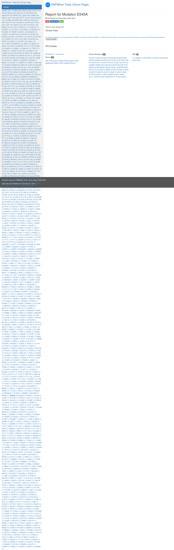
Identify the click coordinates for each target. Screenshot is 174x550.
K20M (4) (7, 91)
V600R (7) (22, 62)
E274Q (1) (23, 480)
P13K (125, 65)
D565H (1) (6, 390)
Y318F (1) (22, 424)
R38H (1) (33, 402)
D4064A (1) (37, 435)
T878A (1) (5, 367)
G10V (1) (15, 376)
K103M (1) (22, 527)
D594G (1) (30, 272)
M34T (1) (30, 480)
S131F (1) (14, 457)
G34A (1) (24, 386)
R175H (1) (26, 466)
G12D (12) (14, 46)
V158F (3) (8, 124)
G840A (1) (30, 499)
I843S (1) (5, 473)
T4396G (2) (31, 171)
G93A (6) (7, 67)
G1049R (103, 60)
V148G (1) (23, 251)
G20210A (124, 60)
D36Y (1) (37, 525)
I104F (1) (28, 232)
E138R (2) (37, 147)
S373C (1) (23, 459)
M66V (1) (23, 284)
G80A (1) (7, 480)
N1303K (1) (13, 473)
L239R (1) (5, 539)
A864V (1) (13, 471)
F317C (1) (32, 242)
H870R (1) (23, 275)
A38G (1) (22, 313)
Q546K (108, 67)
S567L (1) (14, 388)
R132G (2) (34, 202)
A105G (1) (32, 336)
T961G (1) (23, 405)
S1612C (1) (30, 452)
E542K (113, 58)
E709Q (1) (34, 301)
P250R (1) (8, 341)
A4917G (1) (14, 523)
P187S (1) (8, 350)
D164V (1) (5, 464)
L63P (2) (24, 183)
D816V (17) (24, 27)
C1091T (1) (30, 296)
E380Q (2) (22, 195)
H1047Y (110, 62)
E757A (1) (16, 544)
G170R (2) (8, 173)
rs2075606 (164, 58)
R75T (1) (24, 339)
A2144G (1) (8, 468)
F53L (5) (28, 84)
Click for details (51, 39)
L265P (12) (27, 43)
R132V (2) (31, 199)
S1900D (105, 74)
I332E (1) (15, 381)
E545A (6, 7)
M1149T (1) (6, 459)
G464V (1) (37, 433)
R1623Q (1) (22, 473)
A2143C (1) (13, 487)
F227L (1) (32, 265)
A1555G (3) (8, 121)
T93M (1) (14, 348)
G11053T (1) (16, 466)
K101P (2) (24, 197)
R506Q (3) (23, 126)
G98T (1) (7, 331)
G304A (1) (6, 303)
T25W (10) (15, 51)
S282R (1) (13, 428)
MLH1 (56, 61)
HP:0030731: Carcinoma (54, 54)
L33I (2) (24, 154)
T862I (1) (16, 230)
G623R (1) (30, 506)
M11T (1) (21, 504)
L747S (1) (37, 235)
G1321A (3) (8, 131)
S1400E (98, 72)
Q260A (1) (24, 532)
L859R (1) (14, 249)
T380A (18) (17, 25)
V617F (113, 77)
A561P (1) (24, 350)
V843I (123, 77)
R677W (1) (29, 374)
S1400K (123, 72)
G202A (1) (34, 291)
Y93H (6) (23, 65)
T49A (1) (7, 275)
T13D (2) (16, 185)
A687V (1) (30, 487)
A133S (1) (21, 216)
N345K (115, 65)
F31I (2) (7, 199)
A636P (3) (27, 112)
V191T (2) (16, 162)
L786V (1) (13, 525)
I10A (121, 62)
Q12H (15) (35, 34)
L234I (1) (37, 485)
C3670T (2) (33, 185)
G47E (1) (23, 221)
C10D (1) (15, 320)
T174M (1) (30, 419)
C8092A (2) (22, 190)
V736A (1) (16, 511)
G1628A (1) (6, 265)
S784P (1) (22, 398)
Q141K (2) (21, 166)
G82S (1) (13, 499)
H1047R (104, 62)
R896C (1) (6, 388)
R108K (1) (32, 379)
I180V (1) (5, 471)
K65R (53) (33, 13)
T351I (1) (19, 501)
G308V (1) (24, 320)
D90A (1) (5, 431)
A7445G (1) (29, 213)
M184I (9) (21, 53)
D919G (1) (21, 428)
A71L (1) (30, 239)
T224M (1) (16, 530)
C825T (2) (13, 190)
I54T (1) (37, 388)
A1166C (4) (33, 100)
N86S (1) (30, 464)
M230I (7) (5, 62)
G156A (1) (30, 329)
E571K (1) (31, 277)
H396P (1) (31, 362)
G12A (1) (38, 395)
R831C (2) (24, 180)
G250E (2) (33, 136)
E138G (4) (16, 91)
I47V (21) (12, 22)
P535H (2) (15, 159)
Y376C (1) (31, 409)
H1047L (97, 62)
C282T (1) (5, 294)
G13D (118, 60)
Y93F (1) (14, 258)
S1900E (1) (23, 492)
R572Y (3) (32, 128)
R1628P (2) (8, 202)
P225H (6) (16, 65)
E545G (91, 60)
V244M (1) (38, 431)
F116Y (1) (15, 275)
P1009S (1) (13, 452)
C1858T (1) (6, 249)
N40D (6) (17, 72)
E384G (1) (13, 485)
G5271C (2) (32, 180)
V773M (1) (32, 475)
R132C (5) (6, 86)
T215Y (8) (8, 58)
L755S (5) (23, 79)
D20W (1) (23, 322)
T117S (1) (22, 539)
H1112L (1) (20, 426)
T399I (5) (14, 84)
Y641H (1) (16, 447)
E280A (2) (33, 164)
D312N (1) (13, 235)
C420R (98, 58)
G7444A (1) (6, 270)
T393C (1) (33, 416)
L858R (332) (6, 10)
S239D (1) (30, 331)
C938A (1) (24, 445)
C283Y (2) (33, 152)
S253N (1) (22, 303)
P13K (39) (15, 18)
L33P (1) (16, 284)
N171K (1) (23, 218)
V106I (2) (16, 157)
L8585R (92, 65)
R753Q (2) (16, 152)
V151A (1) (16, 386)
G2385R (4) (30, 103)
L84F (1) (30, 405)
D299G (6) (25, 72)
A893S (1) (15, 310)
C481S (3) (37, 110)
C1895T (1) (6, 546)
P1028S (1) (8, 490)
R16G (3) (32, 121)
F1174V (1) (20, 374)
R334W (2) (33, 143)
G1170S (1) (29, 431)
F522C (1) (22, 414)
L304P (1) (5, 216)
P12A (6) (22, 67)
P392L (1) (14, 546)
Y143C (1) (31, 516)
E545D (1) (30, 395)
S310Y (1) (32, 520)
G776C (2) (31, 190)
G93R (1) (31, 317)
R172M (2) (33, 192)
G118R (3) (6, 114)
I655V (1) (24, 268)
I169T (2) (7, 206)
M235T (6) (13, 74)
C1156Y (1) (14, 218)
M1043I (109, 65)
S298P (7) (24, 60)
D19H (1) (38, 213)
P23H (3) (7, 133)
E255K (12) (22, 46)
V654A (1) (14, 296)
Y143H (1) (16, 516)
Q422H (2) (30, 150)
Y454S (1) (13, 216)
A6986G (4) (24, 100)
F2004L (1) (16, 416)
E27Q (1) (14, 223)
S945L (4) (22, 98)
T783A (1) (15, 353)
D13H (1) (19, 537)
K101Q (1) (25, 518)
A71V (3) (13, 110)
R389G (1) (13, 329)
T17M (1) (33, 466)
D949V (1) (8, 284)
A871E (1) (5, 308)
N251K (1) (20, 433)
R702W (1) (33, 494)
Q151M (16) (25, 34)
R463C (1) (33, 518)
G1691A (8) (22, 55)
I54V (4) (31, 95)
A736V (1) (35, 449)
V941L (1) (36, 327)
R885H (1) (32, 268)
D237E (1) (25, 407)
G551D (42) (6, 18)
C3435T (92, 58)
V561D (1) (8, 256)
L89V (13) (13, 41)
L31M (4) (31, 91)
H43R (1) (36, 372)
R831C (103, 69)
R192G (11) (6, 51)
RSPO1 (57, 63)
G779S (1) (14, 504)
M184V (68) (15, 13)
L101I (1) (5, 487)
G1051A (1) (6, 258)
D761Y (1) (31, 383)
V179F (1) (16, 454)
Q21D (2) (5, 166)
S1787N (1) (14, 398)
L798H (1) (8, 360)
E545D (124, 58)
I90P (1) (16, 324)
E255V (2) (12, 187)
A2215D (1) (15, 265)
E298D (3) (31, 126)
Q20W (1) (16, 350)
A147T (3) (24, 117)
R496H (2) (29, 166)
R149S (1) (24, 336)
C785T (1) (24, 355)
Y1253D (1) (33, 369)
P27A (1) (31, 223)
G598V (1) (6, 440)
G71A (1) (38, 324)
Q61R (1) (5, 327)
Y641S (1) (32, 442)
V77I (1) (13, 435)
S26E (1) (12, 433)
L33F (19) (9, 25)
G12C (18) (34, 25)
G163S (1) (22, 542)
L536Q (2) (22, 169)
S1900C (98, 74)
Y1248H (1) (30, 258)
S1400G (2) (15, 143)
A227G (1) (16, 518)
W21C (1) (28, 457)
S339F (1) (22, 239)
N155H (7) (8, 60)
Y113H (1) (14, 390)
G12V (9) (13, 53)
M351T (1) (6, 272)
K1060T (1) (30, 294)
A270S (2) (16, 183)
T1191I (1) (8, 365)
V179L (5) (24, 81)
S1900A (92, 74)
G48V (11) (9, 48)
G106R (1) (24, 454)
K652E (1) (8, 211)
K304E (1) (21, 213)
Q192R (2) (6, 195)
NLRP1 (72, 61)
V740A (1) (32, 350)
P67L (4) (7, 105)
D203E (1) (20, 232)
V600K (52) (17, 15)
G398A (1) (22, 395)
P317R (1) (8, 298)
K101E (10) (24, 51)
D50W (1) (34, 468)
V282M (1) (26, 393)
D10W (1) (8, 516)
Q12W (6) (8, 65)
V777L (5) (14, 86)
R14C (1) (38, 398)
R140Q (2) (8, 157)
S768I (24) (34, 20)
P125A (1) (17, 393)
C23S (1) (21, 509)
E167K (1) (30, 478)
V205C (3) (34, 124)
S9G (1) (7, 492)
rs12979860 (146, 58)
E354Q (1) (23, 270)
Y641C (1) (8, 449)
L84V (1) (20, 421)
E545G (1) (6, 395)
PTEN (51, 61)
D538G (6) (29, 74)
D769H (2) (17, 164)
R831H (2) (8, 185)
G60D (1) (13, 506)
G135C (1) (8, 317)
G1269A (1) (30, 348)
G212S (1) (36, 471)
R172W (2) (25, 192)
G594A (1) (15, 412)
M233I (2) (5, 190)
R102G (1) (30, 390)
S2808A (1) (31, 310)
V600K (102, 77)
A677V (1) (16, 317)
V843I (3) (16, 128)
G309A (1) (31, 322)
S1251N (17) (34, 27)
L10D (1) (15, 289)
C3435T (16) (6, 34)
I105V (116, 62)
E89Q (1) (32, 511)
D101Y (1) (37, 424)
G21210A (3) (17, 124)
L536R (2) (14, 169)
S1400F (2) (24, 143)
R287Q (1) (21, 525)
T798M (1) (24, 520)
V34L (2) (5, 187)
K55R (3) (26, 124)
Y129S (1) (22, 206)
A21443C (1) (32, 270)
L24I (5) (31, 81)
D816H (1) (22, 287)
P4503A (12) (17, 43)
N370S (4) (8, 88)
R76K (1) (30, 343)
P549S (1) (37, 504)
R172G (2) (14, 195)
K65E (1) (15, 251)
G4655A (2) (29, 204)
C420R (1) (16, 211)
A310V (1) (16, 520)
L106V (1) (5, 542)
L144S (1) (36, 457)
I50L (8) (15, 58)
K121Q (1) (27, 501)
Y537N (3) (25, 121)
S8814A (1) (24, 353)
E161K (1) (5, 509)
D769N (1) (21, 329)
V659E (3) (8, 117)
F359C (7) (16, 60)
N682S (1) (8, 268)
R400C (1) (6, 228)
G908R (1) (14, 424)
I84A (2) (15, 206)
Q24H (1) (16, 383)
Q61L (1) (12, 327)
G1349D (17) (7, 32)
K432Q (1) (14, 542)
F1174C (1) (23, 379)
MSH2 (61, 61)
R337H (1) (34, 211)
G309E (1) (8, 324)
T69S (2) (22, 147)
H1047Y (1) (17, 449)
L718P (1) (8, 454)
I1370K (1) (30, 542)
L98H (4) (32, 88)
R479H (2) (8, 178)
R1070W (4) (15, 105)
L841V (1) (30, 398)
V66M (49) (35, 15)
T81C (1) (25, 534)
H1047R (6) (8, 72)
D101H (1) (25, 416)
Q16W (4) (24, 88)
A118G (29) (32, 18)
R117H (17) (15, 27)
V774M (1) (33, 461)
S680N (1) (30, 527)
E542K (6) (24, 69)
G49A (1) (37, 230)
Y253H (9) (5, 55)
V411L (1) (8, 289)
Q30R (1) (5, 525)
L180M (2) (6, 176)
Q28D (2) (23, 178)
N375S (120, 65)
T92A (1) (22, 331)
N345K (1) (27, 468)
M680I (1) (30, 303)
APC (47, 61)
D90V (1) (11, 426)
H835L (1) (20, 327)
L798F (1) (16, 357)
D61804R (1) (32, 284)
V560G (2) (30, 145)
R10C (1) (22, 376)
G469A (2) (21, 187)
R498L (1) (28, 327)
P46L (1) (23, 530)
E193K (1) (32, 339)
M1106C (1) (29, 485)
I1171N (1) (14, 237)
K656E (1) (36, 232)
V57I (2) (28, 187)
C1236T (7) (14, 62)
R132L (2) (5, 204)
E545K (97, 60)
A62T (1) (13, 421)
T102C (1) (32, 346)
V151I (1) (7, 381)
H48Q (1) (22, 419)
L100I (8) (31, 58)
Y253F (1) (8, 513)
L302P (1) (37, 523)
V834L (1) (5, 414)
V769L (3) (16, 117)
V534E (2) (25, 202)
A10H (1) (38, 294)
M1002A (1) (33, 454)
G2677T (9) (33, 51)
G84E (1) (37, 506)
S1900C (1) (6, 494)
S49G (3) (17, 121)
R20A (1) (7, 209)
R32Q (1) (31, 381)
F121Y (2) (8, 192)
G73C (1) (16, 334)
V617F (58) (24, 13)
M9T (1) (29, 216)
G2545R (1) (6, 244)
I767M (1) (16, 277)
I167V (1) (5, 537)
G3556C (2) (13, 171)
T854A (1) (13, 367)
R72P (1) (32, 334)
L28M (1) (12, 501)
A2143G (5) (6, 84)
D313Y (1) (14, 228)
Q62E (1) (5, 329)
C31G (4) (22, 93)
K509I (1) (15, 282)
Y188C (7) (31, 62)
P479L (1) (5, 424)
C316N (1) (18, 534)
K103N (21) (21, 22)
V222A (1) (36, 421)
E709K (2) (32, 157)
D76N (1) (5, 485)
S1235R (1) (6, 343)
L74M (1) (7, 261)
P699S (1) (8, 416)
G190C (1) (33, 412)
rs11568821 (137, 58)
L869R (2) (31, 183)
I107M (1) (31, 246)
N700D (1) (31, 530)
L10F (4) (7, 93)
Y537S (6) (16, 69)
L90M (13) (9, 39)
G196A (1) (6, 372)
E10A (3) (31, 117)
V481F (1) (22, 452)
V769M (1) (16, 339)
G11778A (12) (7, 43)
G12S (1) (29, 388)
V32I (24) (26, 20)
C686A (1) (23, 209)
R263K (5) (36, 84)
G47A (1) (7, 221)
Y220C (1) (8, 402)
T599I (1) (13, 527)
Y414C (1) (22, 258)
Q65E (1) (15, 331)
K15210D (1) (34, 497)
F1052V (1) (23, 223)
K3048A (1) (6, 348)
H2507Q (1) (14, 322)
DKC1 (77, 61)
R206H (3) (27, 107)
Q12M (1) (21, 228)
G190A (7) (33, 60)
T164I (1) (20, 263)
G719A (91, 62)
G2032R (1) (23, 249)
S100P (113, 69)
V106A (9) (5, 53)
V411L (91, 77)
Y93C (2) (29, 147)
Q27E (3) (24, 119)
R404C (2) (25, 152)
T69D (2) (14, 147)
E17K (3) (31, 119)
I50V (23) (5, 22)
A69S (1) (31, 459)
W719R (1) (8, 230)
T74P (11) (35, 48)
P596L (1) (36, 216)
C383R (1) (8, 447)
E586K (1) (22, 440)
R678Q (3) (16, 119)
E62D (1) (15, 480)
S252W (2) (8, 154)
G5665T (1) (24, 334)
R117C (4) (16, 88)
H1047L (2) (24, 185)
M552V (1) (8, 306)
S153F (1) (14, 492)
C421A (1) (5, 213)
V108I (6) (31, 65)
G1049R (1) (16, 360)
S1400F (105, 72)
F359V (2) (14, 150)
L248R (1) (8, 336)
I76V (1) (5, 374)
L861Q (103, 65)
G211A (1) (27, 483)
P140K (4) (16, 95)
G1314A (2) (30, 159)
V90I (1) (32, 353)
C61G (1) (5, 452)
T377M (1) (16, 461)
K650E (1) (8, 544)
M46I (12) (35, 43)
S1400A (119, 69)
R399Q (125, 67)
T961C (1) (5, 405)
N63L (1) (21, 457)
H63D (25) (18, 20)
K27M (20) (30, 22)
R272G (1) (6, 296)
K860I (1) (7, 379)
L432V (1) (24, 511)
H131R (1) (33, 365)
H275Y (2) (32, 133)
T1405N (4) (22, 86)
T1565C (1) (15, 497)
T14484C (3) (9, 107)
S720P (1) (24, 442)
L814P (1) (8, 282)
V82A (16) (16, 32)
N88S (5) (38, 81)
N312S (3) (23, 114)
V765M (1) (26, 360)
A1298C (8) (23, 58)
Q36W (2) (25, 136)
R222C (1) (6, 523)
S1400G (111, 72)
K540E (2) (14, 199)
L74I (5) (11, 77)
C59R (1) (22, 324)
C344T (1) (12, 374)
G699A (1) (30, 282)
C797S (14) (30, 36)
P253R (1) (22, 367)
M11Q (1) (29, 504)
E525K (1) (16, 369)
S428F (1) (32, 225)
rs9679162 (136, 60)
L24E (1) (20, 471)
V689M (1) (25, 461)
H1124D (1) (28, 263)
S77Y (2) (5, 138)
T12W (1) (16, 442)
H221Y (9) (29, 53)
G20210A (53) (7, 15)
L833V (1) (24, 256)
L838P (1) (33, 280)
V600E (97, 77)
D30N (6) (5, 74)
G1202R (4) (30, 93)
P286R (91, 67)
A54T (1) (22, 272)
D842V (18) (6, 27)
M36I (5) (21, 84)
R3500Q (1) (37, 426)
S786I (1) (16, 409)
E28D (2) (26, 138)
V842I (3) (17, 131)
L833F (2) (32, 140)
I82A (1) (12, 537)
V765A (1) (24, 357)
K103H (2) (23, 199)
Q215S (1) (12, 438)
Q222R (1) (17, 246)
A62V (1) (38, 419)
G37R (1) (32, 407)
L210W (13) (22, 41)
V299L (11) (18, 48)
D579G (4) (31, 86)
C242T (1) (31, 251)
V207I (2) (13, 204)
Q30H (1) (34, 537)
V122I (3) (12, 112)
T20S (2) (7, 147)
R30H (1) (16, 355)
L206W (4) (8, 95)
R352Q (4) (22, 103)
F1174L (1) (31, 376)
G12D (114, 60)
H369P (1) (8, 254)
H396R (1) (23, 362)
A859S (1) (32, 249)
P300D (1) (5, 457)
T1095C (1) (24, 225)
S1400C (126, 69)
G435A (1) (21, 294)
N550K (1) (25, 301)
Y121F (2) (8, 197)
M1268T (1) (26, 449)
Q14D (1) (22, 237)
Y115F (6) (30, 67)
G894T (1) (26, 291)
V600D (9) (14, 55)
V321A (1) (8, 320)
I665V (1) (28, 428)
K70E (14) (22, 36)
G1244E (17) (26, 29)
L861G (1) (29, 372)
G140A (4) (25, 105)
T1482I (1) (30, 440)
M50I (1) (5, 438)
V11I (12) (30, 46)
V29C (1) (31, 315)
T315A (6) (21, 74)
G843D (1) (16, 513)
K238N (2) (21, 204)
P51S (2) (22, 159)
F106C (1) (21, 438)
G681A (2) (8, 183)
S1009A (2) (23, 133)
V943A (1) (5, 400)
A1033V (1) (32, 473)
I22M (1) (24, 246)
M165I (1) (28, 421)
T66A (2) (33, 138)
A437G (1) (16, 315)
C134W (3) (21, 110)
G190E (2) (31, 178)
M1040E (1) (34, 393)
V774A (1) (8, 461)
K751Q (125, 62)
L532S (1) (23, 341)
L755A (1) (25, 365)
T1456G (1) (6, 497)
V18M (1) (37, 499)
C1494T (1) (30, 367)
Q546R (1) (14, 414)
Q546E (102, 67)
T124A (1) (14, 303)
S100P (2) (37, 166)
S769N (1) (14, 440)
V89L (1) (13, 263)
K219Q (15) (6, 36)
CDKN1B (67, 63)
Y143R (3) (24, 128)
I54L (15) (14, 36)
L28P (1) (35, 501)
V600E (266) (26, 10)
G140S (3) (33, 131)
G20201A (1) (23, 242)
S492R (111, 74)
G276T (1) (29, 235)
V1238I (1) (16, 346)
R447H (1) (16, 221)
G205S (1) (32, 275)
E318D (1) (5, 218)
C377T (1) (15, 244)
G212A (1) (6, 478)
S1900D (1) (32, 492)
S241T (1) (22, 478)
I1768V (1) (32, 209)
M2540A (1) (8, 280)
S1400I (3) (6, 110)
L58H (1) (22, 289)
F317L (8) (31, 55)
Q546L (113, 67)
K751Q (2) (22, 171)
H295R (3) (25, 131)
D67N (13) (34, 39)
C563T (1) (8, 383)
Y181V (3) (5, 126)
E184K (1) (29, 509)
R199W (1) (22, 464)
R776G (97, 69)
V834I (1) (23, 409)
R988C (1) (15, 419)
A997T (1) (14, 478)
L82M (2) (16, 178)
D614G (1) (6, 322)
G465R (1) (36, 438)
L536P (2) (30, 169)
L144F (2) (35, 187)
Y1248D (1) (34, 261)
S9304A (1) (25, 211)
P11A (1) (32, 357)
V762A (118, 77)
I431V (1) (36, 239)
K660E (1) (14, 343)
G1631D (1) (17, 483)
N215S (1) (5, 506)
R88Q (108, 69)
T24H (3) (5, 112)
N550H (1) (33, 298)
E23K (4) (32, 105)
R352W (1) (21, 506)
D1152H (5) (14, 79)
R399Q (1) (24, 544)
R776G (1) (15, 270)
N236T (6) (33, 72)
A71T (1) (14, 239)
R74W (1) (23, 346)
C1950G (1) (30, 308)
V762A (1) (14, 287)
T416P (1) (16, 402)
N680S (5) (26, 77)
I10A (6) (32, 69)
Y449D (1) (20, 435)
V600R (108, 77)
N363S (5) (8, 81)
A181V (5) (16, 81)
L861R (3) (8, 119)
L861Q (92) (6, 13)
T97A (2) (5, 171)
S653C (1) (8, 409)
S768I (116, 74)
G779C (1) (6, 499)
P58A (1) (16, 341)
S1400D (92, 72)
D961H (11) (26, 48)
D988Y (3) (31, 114)
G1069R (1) (32, 386)
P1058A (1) (8, 301)
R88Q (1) (7, 530)
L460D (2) (16, 154)
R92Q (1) (24, 315)
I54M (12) (5, 46)
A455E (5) (34, 77)
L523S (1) (8, 225)
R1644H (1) (15, 494)
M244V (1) (17, 301)
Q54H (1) (26, 537)
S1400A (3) (35, 107)
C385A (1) (13, 431)
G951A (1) (14, 509)
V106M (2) (24, 157)
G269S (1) (28, 426)
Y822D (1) (15, 532)
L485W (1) (30, 313)
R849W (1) (6, 287)
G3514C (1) (6, 412)
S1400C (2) (6, 140)
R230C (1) (6, 362)
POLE (66, 61)
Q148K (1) (23, 400)
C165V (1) (32, 445)
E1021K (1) (24, 497)
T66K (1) (23, 230)
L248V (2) (25, 164)
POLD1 (73, 63)
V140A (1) (15, 209)
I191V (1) (13, 294)
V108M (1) (31, 287)
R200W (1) (6, 237)
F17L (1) (7, 239)
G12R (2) (32, 173)
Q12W (97, 67)
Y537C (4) (5, 98)
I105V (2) (14, 145)
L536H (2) (25, 173)
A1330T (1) (6, 419)
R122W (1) (32, 320)
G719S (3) (18, 107)
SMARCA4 (49, 63)
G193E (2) (23, 176)
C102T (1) (24, 369)
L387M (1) (14, 464)
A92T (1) (7, 223)
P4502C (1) (16, 261)
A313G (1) (17, 490)
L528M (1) (8, 246)
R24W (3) (29, 110)
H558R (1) (15, 459)
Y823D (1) (14, 539)
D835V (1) (33, 306)
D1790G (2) (6, 143)
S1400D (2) (24, 140)
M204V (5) (6, 79)
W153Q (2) (14, 176)
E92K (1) (17, 280)
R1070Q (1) (8, 534)
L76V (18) (26, 25)
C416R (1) (30, 324)
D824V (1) (25, 490)
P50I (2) (7, 159)
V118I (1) (27, 471)
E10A (109, 58)
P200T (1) (32, 256)
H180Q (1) (6, 504)
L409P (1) (5, 398)
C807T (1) (5, 435)
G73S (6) (15, 67)
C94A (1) (37, 263)
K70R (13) (5, 41)
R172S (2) (16, 192)
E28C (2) (19, 138)
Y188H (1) (32, 532)
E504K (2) (13, 166)
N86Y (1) (7, 466)
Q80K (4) (14, 93)
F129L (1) (8, 445)
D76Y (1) (34, 483)
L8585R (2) (6, 145)
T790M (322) (17, 10)
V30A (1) (5, 428)
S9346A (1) (31, 244)
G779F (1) (21, 499)
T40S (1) (5, 235)
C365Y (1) (8, 407)
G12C (109, 60)
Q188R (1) (8, 355)
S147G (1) (31, 341)
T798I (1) (22, 523)
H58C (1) (12, 232)
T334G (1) (23, 546)
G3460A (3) (14, 114)
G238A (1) (25, 280)
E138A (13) (26, 39)
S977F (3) (35, 112)
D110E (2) (8, 152)
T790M (121, 74)
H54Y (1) (15, 225)
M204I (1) (16, 336)
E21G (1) (7, 532)
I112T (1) (7, 376)
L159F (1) (8, 315)
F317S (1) (13, 242)
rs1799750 (155, 58)
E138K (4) (24, 91)
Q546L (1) (30, 414)
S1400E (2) (15, 140)
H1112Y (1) (37, 428)
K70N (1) (21, 372)
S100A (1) (32, 355)
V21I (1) (23, 282)
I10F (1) (5, 426)
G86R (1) (23, 516)
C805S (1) (25, 447)
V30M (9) (36, 53)
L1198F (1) (6, 475)
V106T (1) (22, 296)
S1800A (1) (17, 291)
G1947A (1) (23, 412)
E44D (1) (30, 523)
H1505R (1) (6, 310)
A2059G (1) (18, 468)
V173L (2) (31, 176)
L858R (98, 65)
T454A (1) (23, 343)
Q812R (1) (24, 475)
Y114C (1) (8, 386)
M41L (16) (24, 32)
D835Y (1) (14, 308)
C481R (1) (16, 256)
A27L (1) (5, 501)
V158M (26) (9, 20)
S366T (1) (34, 360)
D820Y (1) (25, 513)
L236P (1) (8, 520)
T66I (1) (31, 230)
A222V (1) (36, 539)
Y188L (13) (31, 41)
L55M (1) (23, 277)
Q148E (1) (31, 400)
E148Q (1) (8, 442)
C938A (104, 58)
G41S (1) (32, 544)
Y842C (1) (8, 511)
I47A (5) (5, 77)
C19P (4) (24, 95)
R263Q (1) (6, 527)
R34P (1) (15, 379)
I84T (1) (29, 539)
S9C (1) (33, 490)
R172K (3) (8, 128)
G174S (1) (8, 357)
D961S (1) (22, 348)
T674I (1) (7, 353)
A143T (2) (38, 169)
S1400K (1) (30, 237)
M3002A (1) (8, 393)
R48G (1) (5, 232)
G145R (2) (16, 197)
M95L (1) (20, 431)
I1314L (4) (14, 98)
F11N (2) (15, 133)
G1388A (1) (30, 206)
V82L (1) (30, 221)
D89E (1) (15, 313)
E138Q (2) (6, 150)
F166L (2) (30, 195)
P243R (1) (23, 244)
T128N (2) (5, 169)
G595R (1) (6, 421)
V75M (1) (29, 424)
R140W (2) (31, 154)
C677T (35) (23, 18)
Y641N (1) (16, 445)
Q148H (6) (8, 69)
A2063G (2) (8, 164)
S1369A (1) (23, 381)
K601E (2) (8, 180)
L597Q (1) (23, 310)
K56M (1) (28, 438)
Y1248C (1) (25, 261)
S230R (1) (25, 298)
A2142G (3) (14, 126)
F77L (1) (32, 513)
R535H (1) (8, 277)
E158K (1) (30, 289)
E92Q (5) (18, 77)
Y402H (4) (30, 98)
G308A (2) (8, 162)
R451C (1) (8, 334)
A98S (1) (16, 254)
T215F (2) (32, 162)
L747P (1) (21, 235)
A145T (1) (14, 372)
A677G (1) (22, 308)
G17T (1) (5, 433)
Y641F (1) (33, 447)
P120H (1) (8, 369)
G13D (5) (30, 79)
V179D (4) (8, 100)
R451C (91, 69)
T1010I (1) (16, 268)
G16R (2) (15, 180)
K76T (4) (38, 95)
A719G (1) (16, 407)
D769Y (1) (8, 339)
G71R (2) (24, 162)
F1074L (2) (8, 136)
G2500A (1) (24, 254)
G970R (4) (6, 103)
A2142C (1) (8, 483)
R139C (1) (30, 228)
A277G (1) (17, 365)
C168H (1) (28, 435)
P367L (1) (22, 390)
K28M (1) (7, 313)
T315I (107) (36, 10)
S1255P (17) (6, 29)
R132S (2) (17, 202)
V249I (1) (20, 485)
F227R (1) (5, 263)
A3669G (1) (25, 402)
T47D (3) (19, 112)
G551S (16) (16, 34)
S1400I (117, 72)
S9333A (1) (14, 400)
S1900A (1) (24, 494)
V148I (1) (7, 251)
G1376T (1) (14, 362)
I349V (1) (32, 254)
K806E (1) (22, 487)
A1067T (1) (8, 291)
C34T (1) (24, 317)
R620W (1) (14, 272)
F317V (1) (5, 242)
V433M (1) (16, 298)
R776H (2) (22, 150)
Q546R (119, 67)
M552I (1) (16, 306)
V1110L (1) (14, 405)
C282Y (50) (26, 15)
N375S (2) (22, 145)
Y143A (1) (8, 518)
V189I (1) (13, 213)
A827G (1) (22, 388)
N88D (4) (16, 100)
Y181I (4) (13, 103)
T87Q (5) (37, 74)
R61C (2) (32, 197)
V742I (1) (7, 346)
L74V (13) (17, 39)
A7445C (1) (31, 218)
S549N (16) (32, 32)
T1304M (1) (33, 534)
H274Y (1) (31, 546)
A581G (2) (17, 173)
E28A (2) (12, 138)
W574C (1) (28, 433)
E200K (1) (24, 265)
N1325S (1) (15, 475)
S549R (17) (35, 29)
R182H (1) (24, 306)
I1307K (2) (17, 136)
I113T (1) (23, 383)
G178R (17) (16, 29)
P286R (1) (29, 525)
